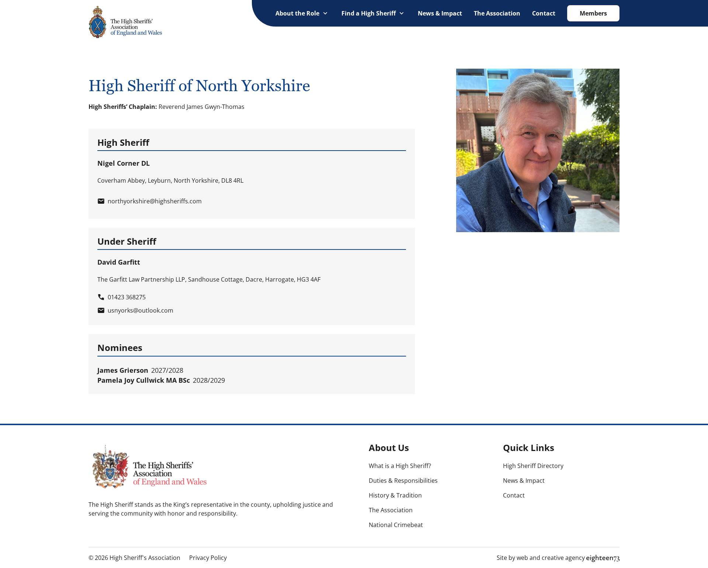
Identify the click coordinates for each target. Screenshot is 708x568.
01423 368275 (127, 297)
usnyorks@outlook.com (140, 310)
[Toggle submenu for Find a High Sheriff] (401, 13)
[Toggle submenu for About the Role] (325, 13)
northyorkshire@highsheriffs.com (155, 201)
